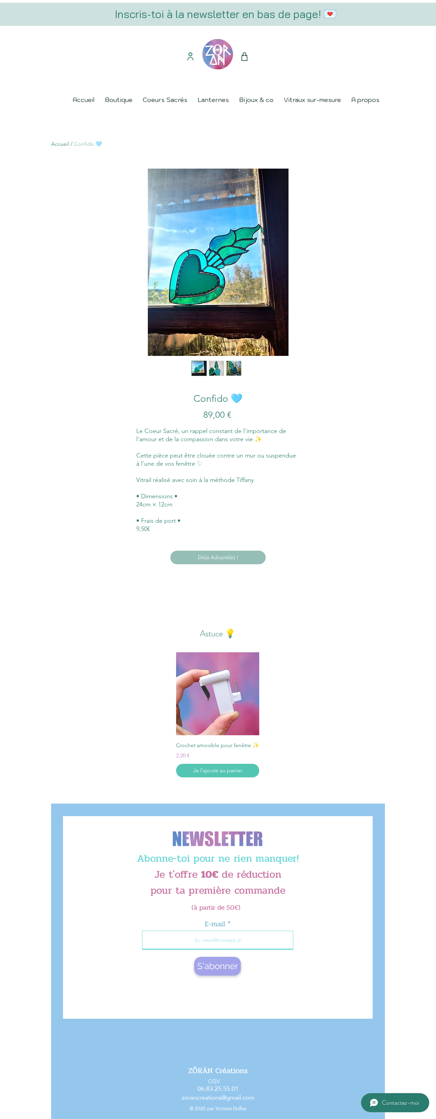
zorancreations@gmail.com (218, 1097)
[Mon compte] (190, 56)
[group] (217, 715)
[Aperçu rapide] (217, 693)
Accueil (60, 144)
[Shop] (244, 56)
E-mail (216, 924)
